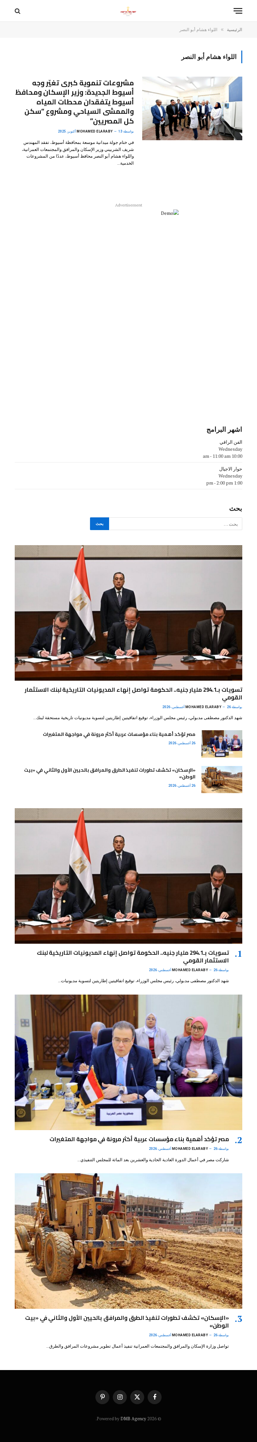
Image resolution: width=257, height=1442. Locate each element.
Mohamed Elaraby (95, 131)
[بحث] (18, 10)
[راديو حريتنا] (128, 11)
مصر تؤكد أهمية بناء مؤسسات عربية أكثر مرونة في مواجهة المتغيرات (119, 734)
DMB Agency (133, 1419)
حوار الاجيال (230, 468)
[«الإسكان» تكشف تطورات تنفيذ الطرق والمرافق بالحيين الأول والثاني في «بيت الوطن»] (221, 779)
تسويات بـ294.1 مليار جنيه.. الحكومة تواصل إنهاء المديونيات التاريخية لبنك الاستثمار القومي (133, 693)
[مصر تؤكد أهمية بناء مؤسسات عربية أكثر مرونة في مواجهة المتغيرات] (221, 743)
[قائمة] (238, 10)
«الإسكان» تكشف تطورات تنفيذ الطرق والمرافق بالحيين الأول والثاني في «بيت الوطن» (109, 773)
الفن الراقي (231, 442)
